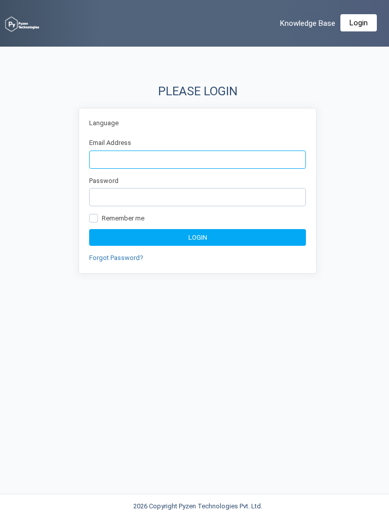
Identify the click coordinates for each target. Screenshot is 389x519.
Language (104, 123)
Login (358, 22)
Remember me (123, 218)
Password (104, 180)
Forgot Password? (116, 258)
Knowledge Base (307, 23)
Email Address (110, 142)
